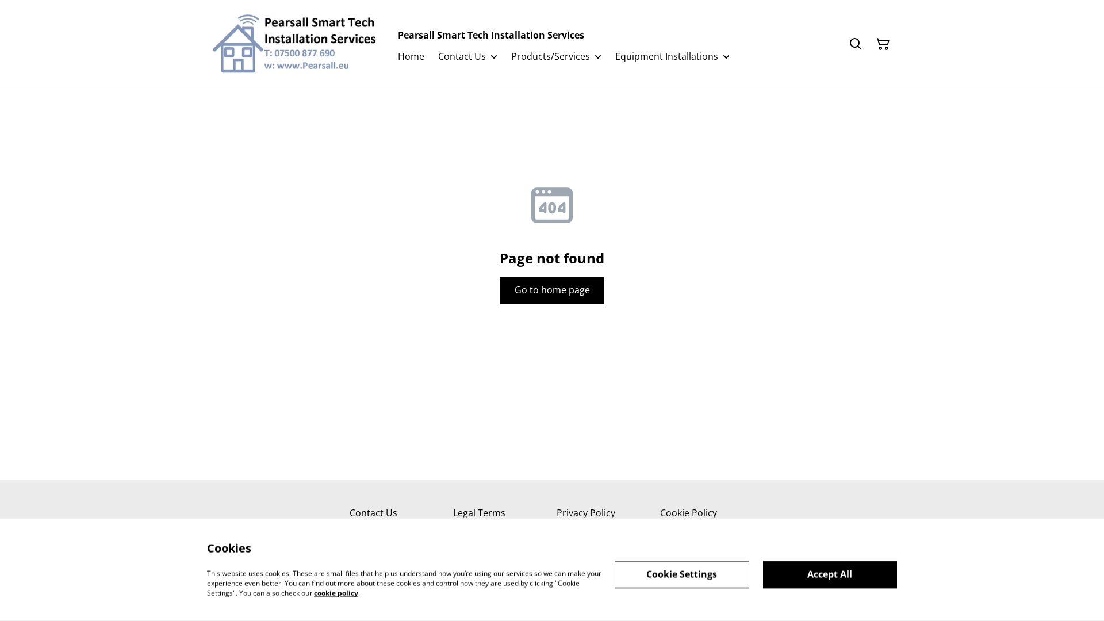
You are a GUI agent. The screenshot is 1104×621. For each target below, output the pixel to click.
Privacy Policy (586, 513)
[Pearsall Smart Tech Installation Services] (293, 44)
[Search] (855, 44)
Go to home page (552, 289)
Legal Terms (479, 513)
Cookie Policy (688, 513)
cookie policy (336, 592)
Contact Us (373, 513)
